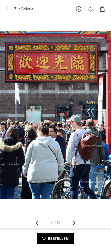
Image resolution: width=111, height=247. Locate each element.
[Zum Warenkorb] (102, 9)
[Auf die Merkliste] (90, 9)
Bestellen (58, 239)
